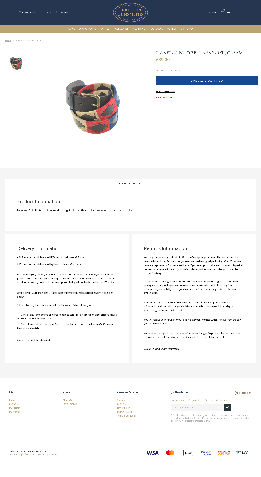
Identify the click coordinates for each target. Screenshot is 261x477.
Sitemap (121, 400)
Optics (105, 28)
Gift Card (187, 28)
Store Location (70, 403)
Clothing (139, 28)
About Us (67, 400)
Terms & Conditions (126, 415)
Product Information (165, 91)
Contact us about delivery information (34, 340)
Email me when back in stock (207, 80)
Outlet (171, 28)
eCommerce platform (19, 454)
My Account (14, 407)
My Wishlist (14, 411)
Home (12, 400)
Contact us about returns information (161, 348)
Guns (71, 28)
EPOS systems (39, 454)
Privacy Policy (123, 407)
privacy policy (223, 418)
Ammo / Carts (87, 28)
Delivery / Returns (125, 411)
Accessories (121, 28)
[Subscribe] (227, 407)
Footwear (156, 28)
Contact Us (14, 403)
